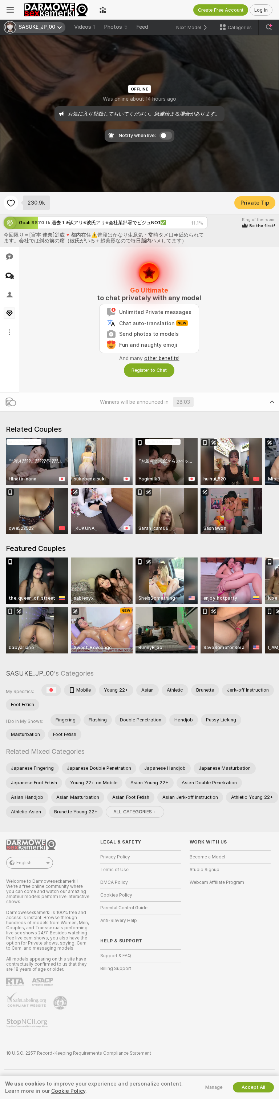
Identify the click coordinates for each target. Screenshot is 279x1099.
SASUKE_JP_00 (30, 673)
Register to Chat (149, 370)
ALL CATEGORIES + (135, 811)
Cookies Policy (116, 895)
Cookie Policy (68, 1091)
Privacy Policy (115, 857)
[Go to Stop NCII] (27, 1023)
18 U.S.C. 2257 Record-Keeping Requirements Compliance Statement (78, 1053)
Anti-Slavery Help (118, 920)
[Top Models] (103, 10)
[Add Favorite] (11, 203)
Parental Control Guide (123, 907)
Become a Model (207, 857)
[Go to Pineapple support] (61, 1003)
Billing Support (115, 968)
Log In (261, 10)
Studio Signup (204, 869)
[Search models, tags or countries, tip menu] (269, 27)
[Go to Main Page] (56, 10)
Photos (116, 27)
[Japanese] (51, 690)
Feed (142, 27)
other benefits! (161, 358)
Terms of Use (114, 869)
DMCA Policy (114, 882)
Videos (84, 27)
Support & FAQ (115, 955)
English (24, 862)
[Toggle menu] (10, 10)
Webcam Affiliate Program (217, 882)
